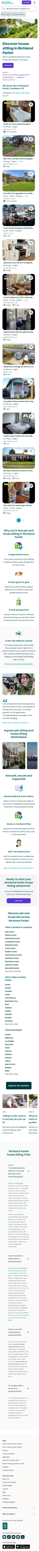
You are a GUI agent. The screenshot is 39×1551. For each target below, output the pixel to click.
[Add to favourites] (31, 104)
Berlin (7, 1071)
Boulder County (11, 951)
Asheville (8, 1014)
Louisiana (20, 77)
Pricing (4, 1450)
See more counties (13, 971)
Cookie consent (8, 1470)
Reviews (5, 1467)
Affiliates (5, 1499)
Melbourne (9, 1038)
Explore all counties (19, 1085)
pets (4, 1112)
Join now (8, 65)
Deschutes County (12, 961)
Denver (7, 984)
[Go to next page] (24, 520)
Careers (5, 1489)
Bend (7, 1004)
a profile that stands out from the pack (17, 1273)
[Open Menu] (34, 2)
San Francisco (10, 998)
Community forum (9, 1482)
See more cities (11, 1024)
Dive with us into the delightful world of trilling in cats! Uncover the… (14, 1130)
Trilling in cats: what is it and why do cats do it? (14, 1119)
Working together (8, 1502)
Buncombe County (12, 968)
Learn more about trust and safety (17, 868)
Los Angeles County (12, 942)
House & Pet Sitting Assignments (15, 75)
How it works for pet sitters (12, 1447)
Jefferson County (11, 965)
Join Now (26, 2)
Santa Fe (8, 1051)
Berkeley (8, 1067)
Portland (8, 991)
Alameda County (11, 945)
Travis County (10, 948)
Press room (6, 1495)
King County (9, 932)
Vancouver (9, 1044)
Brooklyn (8, 1017)
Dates (4, 14)
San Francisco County (13, 955)
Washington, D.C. (11, 1001)
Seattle (8, 988)
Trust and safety (8, 1454)
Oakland (8, 1008)
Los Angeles (9, 1041)
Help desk (5, 1457)
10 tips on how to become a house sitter (18, 1317)
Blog (4, 1492)
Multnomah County (12, 938)
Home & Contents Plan (10, 1460)
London (8, 1034)
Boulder (8, 1011)
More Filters (19, 14)
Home (4, 72)
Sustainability (7, 1486)
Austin (7, 994)
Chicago (8, 1058)
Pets (11, 14)
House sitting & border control (13, 1464)
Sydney (8, 1061)
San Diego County (12, 958)
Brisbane (8, 1054)
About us (5, 1479)
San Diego (9, 1021)
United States (8, 77)
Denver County (10, 935)
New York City (10, 1064)
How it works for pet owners (12, 1444)
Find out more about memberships (18, 664)
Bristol (7, 1048)
